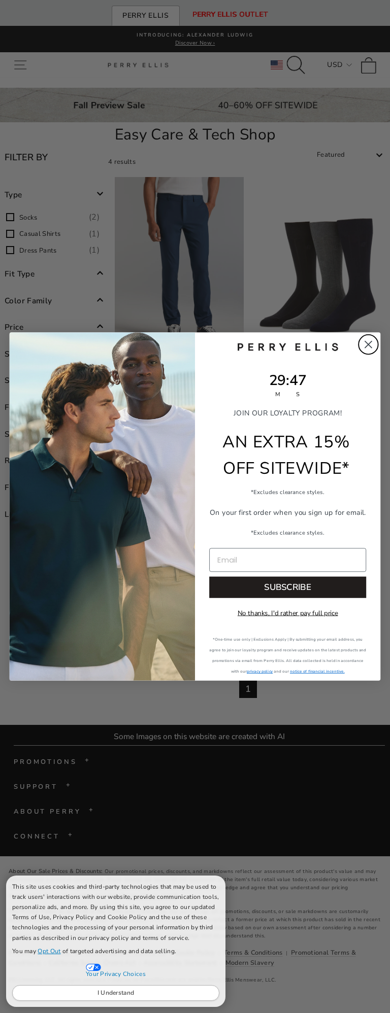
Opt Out (49, 951)
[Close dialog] (368, 344)
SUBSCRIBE (287, 586)
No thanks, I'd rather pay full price (288, 613)
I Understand (116, 993)
